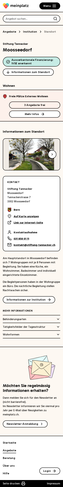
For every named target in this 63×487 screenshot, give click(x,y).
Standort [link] (50, 31)
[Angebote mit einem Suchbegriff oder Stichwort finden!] (55, 18)
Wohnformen (11, 334)
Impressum (53, 483)
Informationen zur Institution (26, 299)
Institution (30, 31)
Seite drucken (11, 483)
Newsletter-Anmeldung (22, 423)
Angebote (9, 31)
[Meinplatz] (16, 6)
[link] (25, 210)
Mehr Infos (32, 114)
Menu (47, 5)
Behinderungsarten (14, 319)
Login (47, 471)
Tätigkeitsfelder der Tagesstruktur (24, 327)
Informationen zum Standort (31, 72)
